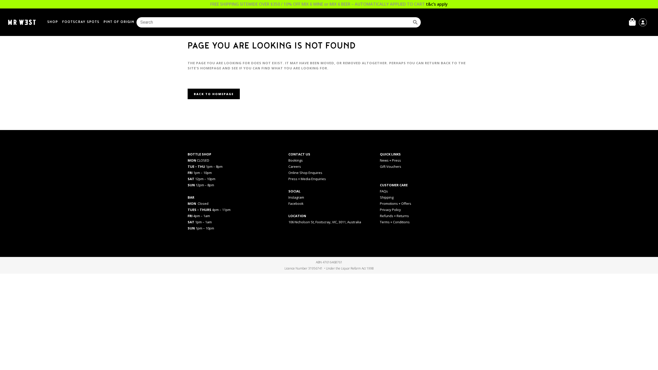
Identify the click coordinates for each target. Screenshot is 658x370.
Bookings (295, 160)
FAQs (384, 191)
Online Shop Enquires (305, 172)
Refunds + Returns (394, 216)
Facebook (296, 203)
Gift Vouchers (390, 166)
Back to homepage (214, 94)
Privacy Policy (390, 209)
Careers (294, 166)
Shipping (387, 197)
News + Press (390, 160)
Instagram (296, 197)
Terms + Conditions (395, 222)
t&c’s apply (437, 4)
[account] (642, 22)
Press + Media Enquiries (307, 179)
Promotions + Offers (395, 203)
